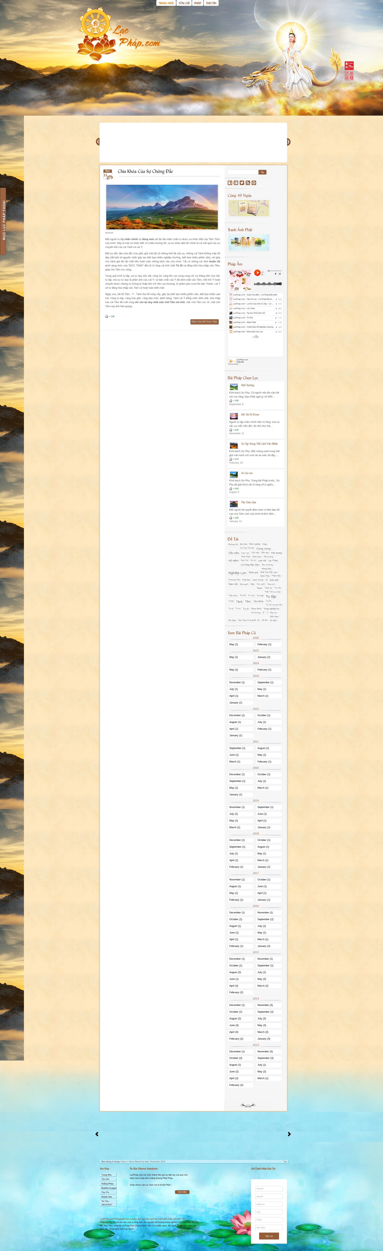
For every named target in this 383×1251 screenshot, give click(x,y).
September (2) (265, 919)
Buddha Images (108, 1188)
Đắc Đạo (274, 616)
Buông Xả (233, 544)
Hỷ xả (253, 560)
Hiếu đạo (265, 553)
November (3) (265, 1005)
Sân (252, 584)
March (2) (262, 985)
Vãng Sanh (256, 608)
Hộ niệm (233, 560)
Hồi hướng (268, 557)
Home (123, 1161)
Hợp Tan (244, 560)
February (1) (264, 644)
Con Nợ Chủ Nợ (247, 548)
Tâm (248, 601)
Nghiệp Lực (237, 573)
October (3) (235, 1058)
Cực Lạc (245, 553)
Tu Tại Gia (247, 473)
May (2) (261, 979)
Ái (263, 613)
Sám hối (233, 584)
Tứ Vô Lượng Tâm (274, 605)
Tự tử (238, 608)
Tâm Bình (258, 601)
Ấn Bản (273, 620)
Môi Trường (247, 385)
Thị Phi (243, 595)
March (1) (262, 695)
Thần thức (232, 595)
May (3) (261, 1025)
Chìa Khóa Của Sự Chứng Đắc (145, 171)
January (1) (263, 657)
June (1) (234, 754)
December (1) (237, 715)
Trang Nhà (106, 1175)
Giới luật (255, 553)
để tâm (265, 620)
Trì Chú (251, 595)
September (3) (265, 1058)
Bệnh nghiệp (254, 544)
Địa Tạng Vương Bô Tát (249, 620)
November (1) (237, 682)
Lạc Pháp (273, 560)
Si (266, 580)
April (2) (233, 985)
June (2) (234, 1071)
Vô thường (255, 613)
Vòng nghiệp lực (271, 608)
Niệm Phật (264, 576)
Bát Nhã (243, 544)
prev (2, 117)
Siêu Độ (274, 580)
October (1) (263, 715)
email (254, 183)
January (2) (263, 946)
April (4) (233, 1032)
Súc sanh (261, 584)
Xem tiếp (182, 1192)
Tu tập (271, 596)
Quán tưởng (258, 580)
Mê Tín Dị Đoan (250, 414)
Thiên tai (268, 588)
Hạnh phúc (257, 557)
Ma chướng (267, 564)
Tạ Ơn (268, 601)
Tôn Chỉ (105, 1179)
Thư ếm (277, 588)
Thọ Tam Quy (248, 502)
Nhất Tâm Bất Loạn (268, 572)
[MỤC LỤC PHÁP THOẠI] (3, 221)
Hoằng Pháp (107, 1183)
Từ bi (230, 608)
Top (285, 1161)
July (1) (233, 689)
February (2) (236, 992)
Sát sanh (244, 584)
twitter (242, 183)
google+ (236, 183)
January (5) (263, 1038)
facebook (230, 183)
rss (248, 183)
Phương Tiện (234, 580)
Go (262, 172)
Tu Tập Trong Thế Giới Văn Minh (259, 443)
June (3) (234, 1025)
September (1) (265, 682)
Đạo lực (273, 613)
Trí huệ (260, 595)
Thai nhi (271, 584)
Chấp (264, 544)
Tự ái (246, 608)
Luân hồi (262, 560)
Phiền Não (276, 576)
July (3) (261, 1018)
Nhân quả (253, 572)
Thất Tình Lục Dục (273, 592)
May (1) (233, 644)
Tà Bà (231, 601)
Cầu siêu (233, 552)
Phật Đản (246, 580)
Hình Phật (245, 557)
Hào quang (276, 553)
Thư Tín (105, 1192)
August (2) (235, 972)
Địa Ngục (232, 620)
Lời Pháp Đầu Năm (250, 564)
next (8, 117)
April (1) (233, 695)
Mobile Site (106, 1197)
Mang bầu (266, 568)
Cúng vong (263, 548)
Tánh (239, 601)
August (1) (235, 722)
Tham (259, 588)
